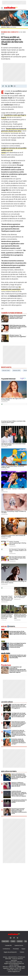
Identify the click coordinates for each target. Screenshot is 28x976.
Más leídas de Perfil (9, 771)
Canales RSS (8, 945)
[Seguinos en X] (17, 938)
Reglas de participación (10, 952)
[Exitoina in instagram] (10, 938)
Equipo (23, 949)
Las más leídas (7, 702)
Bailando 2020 (16, 370)
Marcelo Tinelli (5, 370)
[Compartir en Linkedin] (12, 86)
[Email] (14, 86)
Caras (13, 941)
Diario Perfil (5, 941)
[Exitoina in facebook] (14, 938)
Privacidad (16, 949)
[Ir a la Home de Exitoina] (11, 8)
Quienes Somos (19, 945)
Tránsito (22, 952)
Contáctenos (6, 949)
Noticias (20, 941)
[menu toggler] (2, 8)
